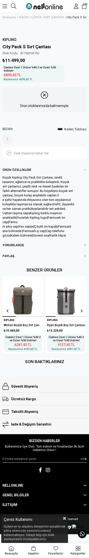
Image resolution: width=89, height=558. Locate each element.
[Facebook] (40, 470)
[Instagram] (48, 470)
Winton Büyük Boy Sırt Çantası (23, 325)
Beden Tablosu (75, 129)
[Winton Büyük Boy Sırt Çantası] (22, 296)
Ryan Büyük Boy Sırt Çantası (66, 325)
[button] (9, 316)
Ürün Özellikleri (16, 170)
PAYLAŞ (8, 256)
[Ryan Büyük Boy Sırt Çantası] (66, 296)
